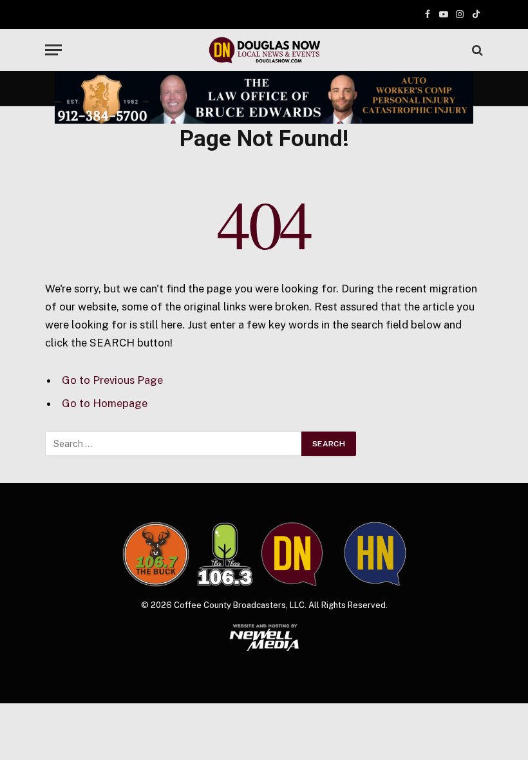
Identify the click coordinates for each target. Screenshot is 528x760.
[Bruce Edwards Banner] (264, 97)
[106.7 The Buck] (155, 554)
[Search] (476, 49)
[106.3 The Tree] (225, 554)
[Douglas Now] (264, 50)
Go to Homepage (104, 403)
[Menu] (53, 49)
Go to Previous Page (112, 380)
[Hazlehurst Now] (375, 554)
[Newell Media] (264, 637)
